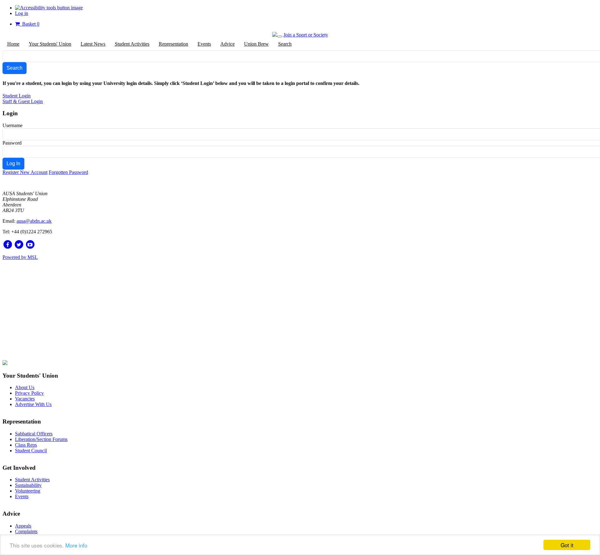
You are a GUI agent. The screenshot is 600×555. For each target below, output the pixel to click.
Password (12, 143)
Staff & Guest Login (22, 101)
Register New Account (25, 172)
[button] (49, 7)
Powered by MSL (20, 257)
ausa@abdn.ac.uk (34, 221)
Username (12, 125)
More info (76, 545)
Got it (567, 545)
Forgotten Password (68, 172)
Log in (21, 13)
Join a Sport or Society (305, 34)
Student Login (16, 95)
